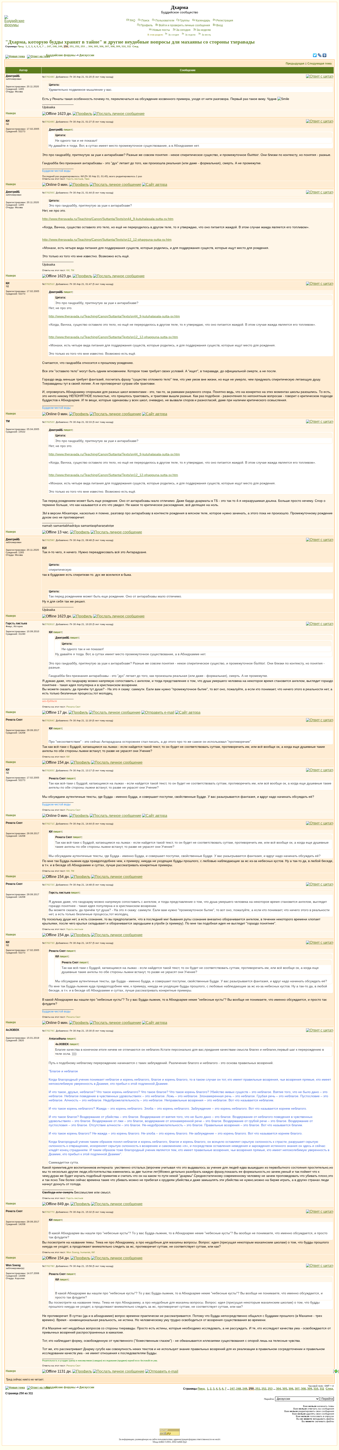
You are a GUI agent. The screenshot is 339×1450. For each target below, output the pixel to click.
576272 (49, 884)
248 (55, 46)
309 (118, 46)
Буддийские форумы (60, 55)
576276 (49, 1030)
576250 (49, 192)
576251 (49, 284)
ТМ (72, 270)
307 (107, 46)
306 (101, 46)
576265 (49, 770)
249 (60, 46)
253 (83, 46)
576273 (49, 943)
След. (135, 46)
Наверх (11, 113)
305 (96, 46)
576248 (49, 77)
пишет (68, 129)
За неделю (204, 30)
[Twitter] (314, 55)
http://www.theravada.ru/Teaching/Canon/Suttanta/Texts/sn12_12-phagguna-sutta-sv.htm (107, 239)
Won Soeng (72, 1252)
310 (124, 46)
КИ (67, 270)
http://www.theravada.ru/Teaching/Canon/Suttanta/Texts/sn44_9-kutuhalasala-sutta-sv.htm (107, 219)
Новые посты (161, 30)
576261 (49, 624)
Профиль (146, 25)
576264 (49, 720)
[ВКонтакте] (324, 55)
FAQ (132, 20)
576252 (49, 422)
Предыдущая (295, 63)
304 (90, 46)
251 (72, 46)
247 (49, 46)
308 (112, 46)
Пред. (21, 46)
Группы (185, 20)
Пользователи (164, 20)
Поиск (145, 20)
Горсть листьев (74, 179)
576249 (49, 121)
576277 (49, 1212)
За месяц (206, 35)
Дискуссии (86, 55)
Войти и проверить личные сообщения (184, 25)
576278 (49, 1266)
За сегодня (183, 30)
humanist (85, 1252)
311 (129, 46)
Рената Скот (73, 706)
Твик (86, 179)
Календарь (203, 20)
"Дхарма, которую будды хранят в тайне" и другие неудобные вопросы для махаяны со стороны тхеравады (130, 42)
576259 (49, 540)
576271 (49, 823)
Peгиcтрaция (224, 20)
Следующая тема (319, 63)
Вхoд (219, 25)
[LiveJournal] (319, 55)
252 (77, 46)
